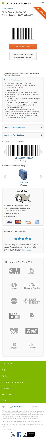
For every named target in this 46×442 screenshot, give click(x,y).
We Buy (5, 376)
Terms (5, 401)
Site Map (5, 388)
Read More (26, 250)
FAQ (3, 370)
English (34, 407)
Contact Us (7, 364)
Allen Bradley (21, 117)
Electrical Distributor (12, 382)
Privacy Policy (8, 394)
